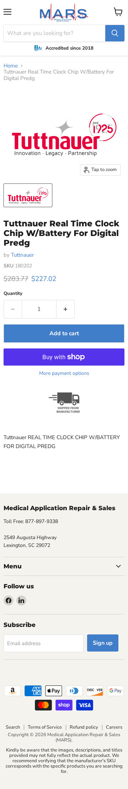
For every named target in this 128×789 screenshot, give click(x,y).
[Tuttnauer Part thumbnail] (28, 195)
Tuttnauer (22, 254)
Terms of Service (45, 727)
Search (13, 727)
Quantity (13, 293)
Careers (114, 727)
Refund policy (84, 727)
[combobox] (54, 33)
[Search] (114, 33)
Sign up (103, 643)
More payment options (64, 373)
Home (11, 66)
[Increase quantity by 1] (66, 309)
